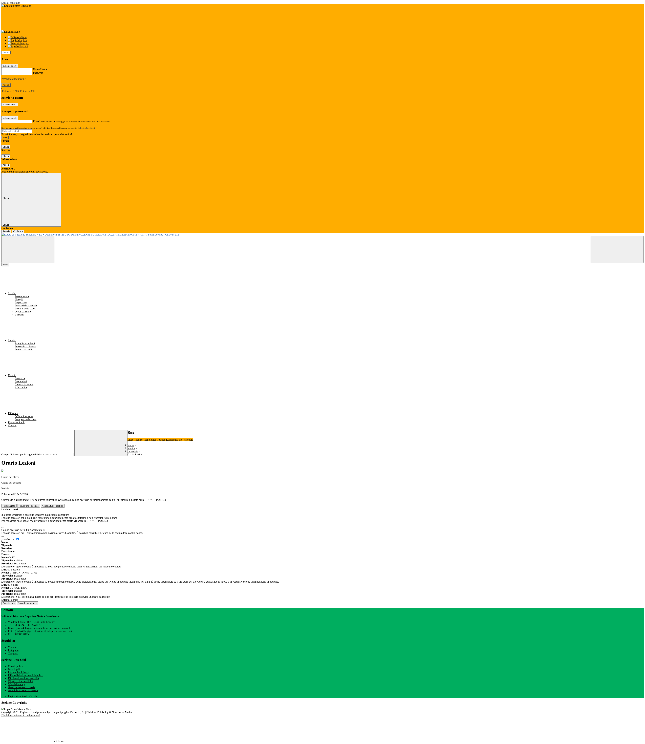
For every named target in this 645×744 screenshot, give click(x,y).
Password (38, 72)
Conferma (18, 231)
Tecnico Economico (168, 439)
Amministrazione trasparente (23, 690)
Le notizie (132, 451)
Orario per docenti (11, 482)
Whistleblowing (16, 684)
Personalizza (9, 506)
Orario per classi (10, 477)
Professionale (186, 439)
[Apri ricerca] (617, 249)
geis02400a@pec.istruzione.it (43, 631)
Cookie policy (15, 666)
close (5, 264)
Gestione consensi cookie (21, 687)
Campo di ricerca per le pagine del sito (21, 454)
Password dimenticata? (13, 78)
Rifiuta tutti (29, 506)
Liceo (130, 439)
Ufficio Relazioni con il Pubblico (25, 675)
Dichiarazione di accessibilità (23, 678)
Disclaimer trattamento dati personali (20, 715)
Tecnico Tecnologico (145, 439)
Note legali (14, 669)
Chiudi (6, 147)
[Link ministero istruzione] (16, 5)
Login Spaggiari (87, 128)
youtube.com (8, 539)
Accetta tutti (52, 506)
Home (130, 445)
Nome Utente (40, 69)
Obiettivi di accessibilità (20, 681)
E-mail (36, 121)
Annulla (6, 231)
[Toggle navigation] (27, 249)
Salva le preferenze (27, 603)
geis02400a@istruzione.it (43, 628)
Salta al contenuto (10, 2)
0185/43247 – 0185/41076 (27, 625)
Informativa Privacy (18, 672)
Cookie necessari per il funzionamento (21, 529)
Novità (131, 448)
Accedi (6, 52)
